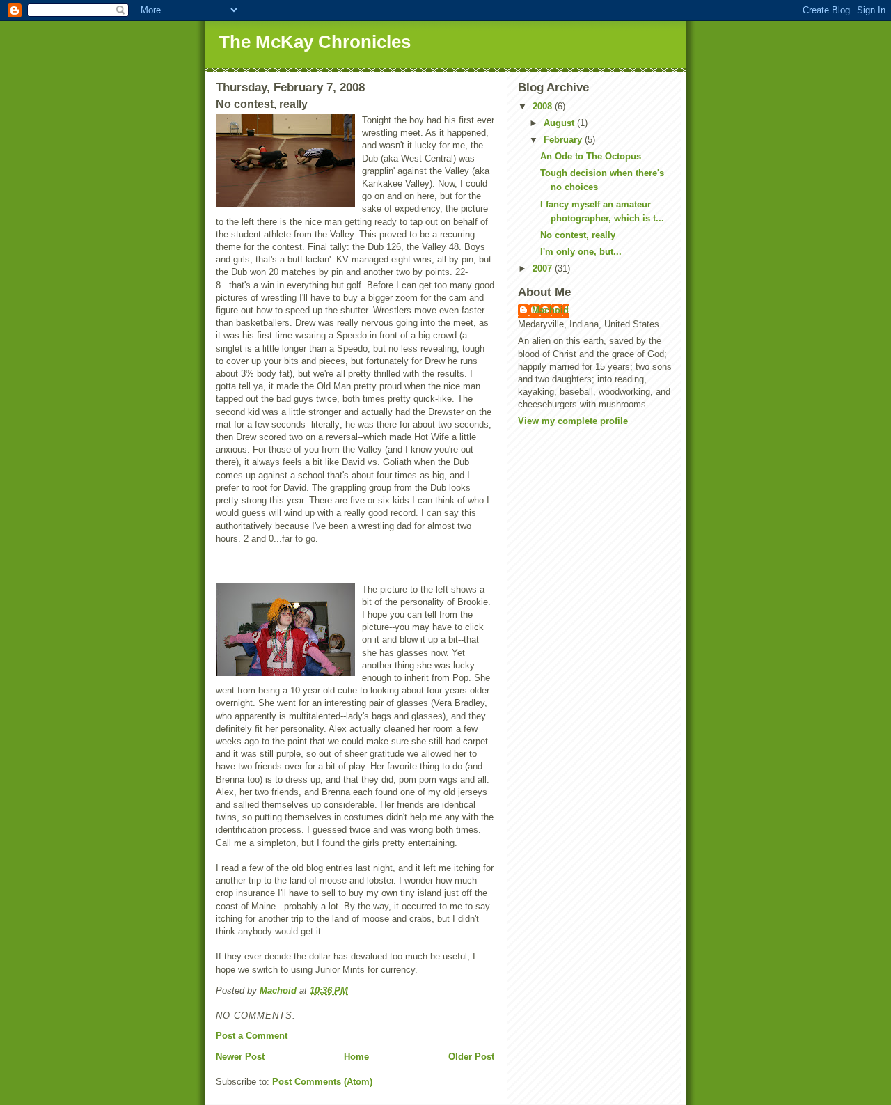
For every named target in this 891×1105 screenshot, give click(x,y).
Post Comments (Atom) (322, 1081)
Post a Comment (251, 1035)
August (560, 123)
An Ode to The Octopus (590, 156)
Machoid (550, 310)
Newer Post (240, 1056)
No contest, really (577, 235)
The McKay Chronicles (315, 41)
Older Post (471, 1056)
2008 (544, 106)
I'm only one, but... (581, 251)
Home (356, 1056)
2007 (544, 268)
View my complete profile (573, 421)
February (564, 139)
